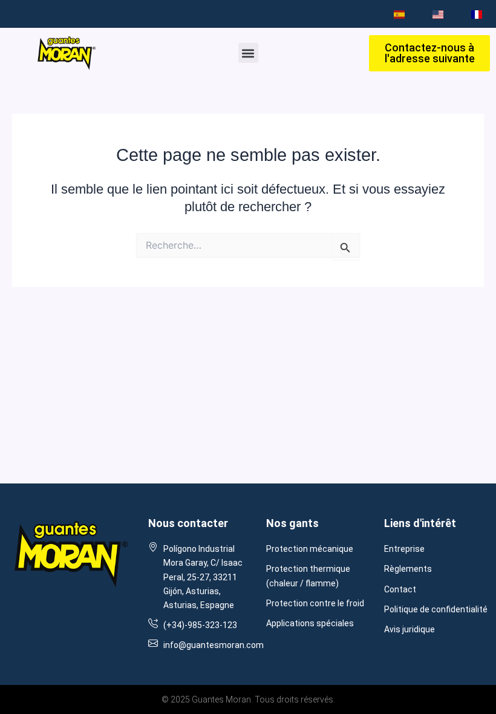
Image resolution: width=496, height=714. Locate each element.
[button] (248, 53)
